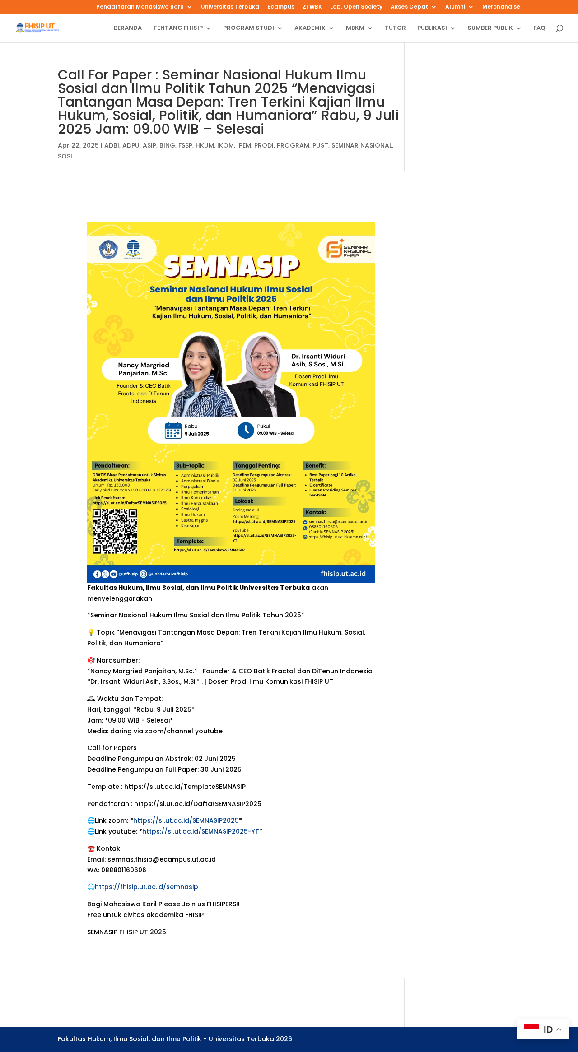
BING (167, 145)
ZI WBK (312, 7)
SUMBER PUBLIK (490, 28)
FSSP (185, 145)
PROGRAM (293, 145)
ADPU (131, 145)
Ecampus (280, 7)
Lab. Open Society (356, 7)
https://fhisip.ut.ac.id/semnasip (146, 886)
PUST (320, 145)
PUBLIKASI (432, 28)
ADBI (111, 145)
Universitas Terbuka (230, 7)
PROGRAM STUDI (248, 28)
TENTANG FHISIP (178, 28)
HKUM (205, 145)
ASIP (149, 145)
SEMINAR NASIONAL (361, 145)
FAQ (539, 28)
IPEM (244, 145)
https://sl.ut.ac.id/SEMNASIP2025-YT (200, 831)
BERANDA (128, 28)
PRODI (264, 145)
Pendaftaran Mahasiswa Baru (140, 7)
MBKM (355, 28)
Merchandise (501, 7)
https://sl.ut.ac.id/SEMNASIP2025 (186, 820)
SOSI (65, 156)
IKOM (225, 145)
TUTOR (395, 28)
